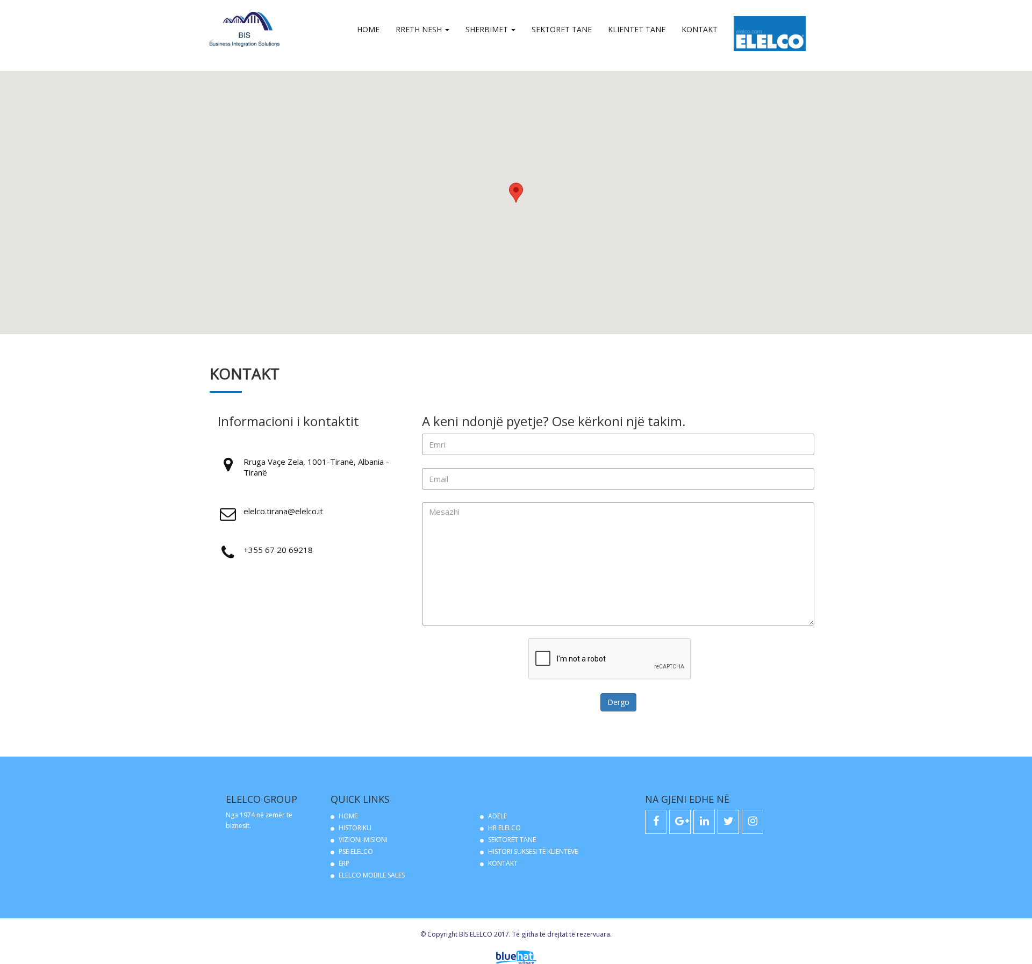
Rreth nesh (420, 29)
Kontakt (700, 29)
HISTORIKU (355, 827)
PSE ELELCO (356, 851)
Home (368, 29)
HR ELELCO (504, 827)
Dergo (618, 702)
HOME (348, 816)
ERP (344, 863)
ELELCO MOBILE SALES (372, 875)
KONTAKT (503, 863)
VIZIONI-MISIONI (363, 839)
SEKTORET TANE (562, 29)
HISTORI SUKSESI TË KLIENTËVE (533, 851)
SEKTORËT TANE (512, 839)
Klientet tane (636, 29)
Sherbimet (487, 29)
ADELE (497, 816)
